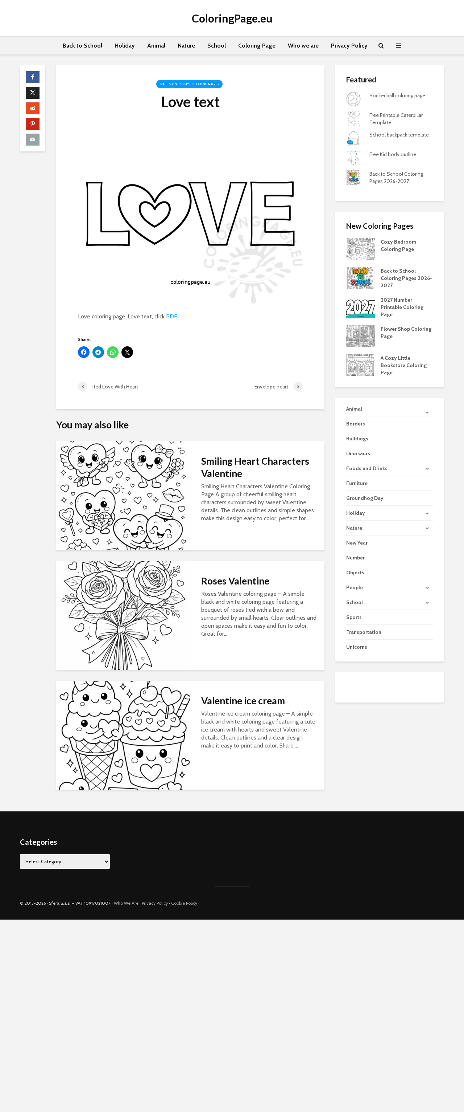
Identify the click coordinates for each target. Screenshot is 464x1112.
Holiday (125, 45)
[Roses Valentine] (123, 614)
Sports (354, 617)
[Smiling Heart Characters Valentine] (123, 495)
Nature (186, 45)
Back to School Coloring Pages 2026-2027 (406, 278)
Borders (355, 423)
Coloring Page (257, 45)
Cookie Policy (184, 903)
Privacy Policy (349, 45)
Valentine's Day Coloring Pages (189, 84)
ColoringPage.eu (232, 18)
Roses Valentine (235, 581)
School (216, 45)
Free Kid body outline (392, 154)
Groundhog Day (365, 498)
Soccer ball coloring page (397, 95)
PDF (171, 316)
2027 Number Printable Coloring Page (402, 307)
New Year (357, 542)
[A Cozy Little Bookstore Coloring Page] (360, 365)
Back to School (82, 45)
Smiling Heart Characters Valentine (255, 467)
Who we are (303, 45)
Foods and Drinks (367, 468)
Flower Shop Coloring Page (406, 332)
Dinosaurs (358, 453)
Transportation (363, 632)
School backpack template (399, 134)
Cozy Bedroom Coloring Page (398, 245)
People (354, 587)
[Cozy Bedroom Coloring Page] (360, 248)
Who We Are (126, 903)
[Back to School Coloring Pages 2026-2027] (360, 277)
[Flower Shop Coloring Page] (360, 336)
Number (355, 557)
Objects (355, 572)
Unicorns (356, 647)
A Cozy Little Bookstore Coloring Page (404, 365)
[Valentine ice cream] (123, 734)
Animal (156, 45)
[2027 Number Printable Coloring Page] (360, 307)
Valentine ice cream (243, 700)
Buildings (357, 438)
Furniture (357, 483)
